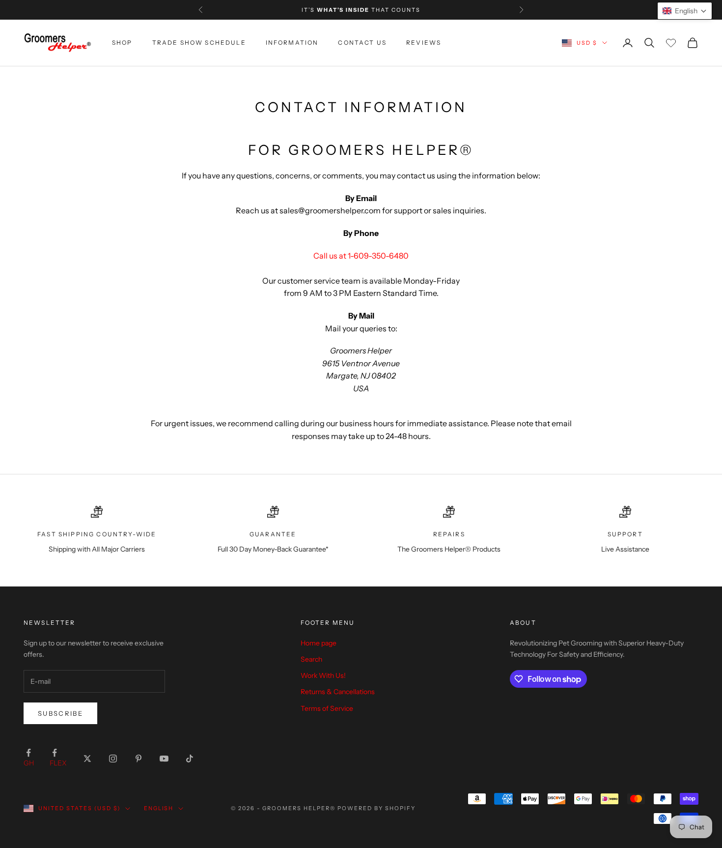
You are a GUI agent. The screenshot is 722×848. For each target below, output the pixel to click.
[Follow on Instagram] (113, 758)
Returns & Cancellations (338, 691)
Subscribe (60, 713)
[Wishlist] (671, 43)
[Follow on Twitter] (87, 758)
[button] (685, 10)
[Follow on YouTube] (164, 758)
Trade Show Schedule (199, 42)
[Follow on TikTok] (189, 758)
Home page (318, 643)
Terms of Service (327, 708)
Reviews (423, 42)
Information (292, 42)
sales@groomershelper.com (330, 210)
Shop (122, 42)
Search (311, 659)
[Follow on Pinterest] (138, 758)
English (159, 808)
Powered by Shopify (376, 808)
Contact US (362, 42)
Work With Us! (323, 675)
